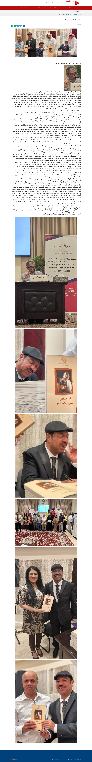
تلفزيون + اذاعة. (41, 8)
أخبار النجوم (31, 8)
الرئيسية (61, 3)
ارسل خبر (49, 3)
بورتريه (35, 8)
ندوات (69, 14)
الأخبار (53, 3)
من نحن (57, 3)
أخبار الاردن (71, 8)
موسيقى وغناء (65, 8)
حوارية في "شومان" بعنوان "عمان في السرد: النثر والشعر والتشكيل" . (64, 11)
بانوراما (47, 8)
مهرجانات (26, 8)
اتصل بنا (45, 3)
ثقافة (59, 8)
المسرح (20, 8)
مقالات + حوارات (53, 8)
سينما (76, 8)
